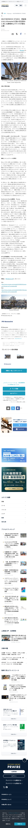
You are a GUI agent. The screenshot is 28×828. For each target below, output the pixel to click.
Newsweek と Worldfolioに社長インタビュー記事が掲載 (12, 590)
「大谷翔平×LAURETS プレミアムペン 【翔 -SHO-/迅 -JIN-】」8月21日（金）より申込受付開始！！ (17, 697)
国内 (17, 5)
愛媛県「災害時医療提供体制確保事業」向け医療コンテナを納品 (11, 571)
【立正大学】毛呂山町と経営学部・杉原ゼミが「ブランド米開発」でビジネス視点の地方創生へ (11, 599)
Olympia (22, 50)
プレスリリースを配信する (13, 780)
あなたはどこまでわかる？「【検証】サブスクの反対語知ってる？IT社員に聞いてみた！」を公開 (17, 687)
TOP (5, 13)
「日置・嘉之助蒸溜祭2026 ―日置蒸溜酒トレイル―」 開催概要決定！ (12, 563)
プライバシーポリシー (14, 813)
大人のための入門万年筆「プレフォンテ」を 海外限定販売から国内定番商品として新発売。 (12, 544)
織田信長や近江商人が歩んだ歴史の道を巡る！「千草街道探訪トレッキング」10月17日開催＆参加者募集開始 (12, 610)
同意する (20, 823)
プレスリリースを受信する (13, 783)
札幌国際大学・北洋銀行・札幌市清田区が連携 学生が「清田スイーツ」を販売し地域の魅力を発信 (11, 554)
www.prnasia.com (18, 338)
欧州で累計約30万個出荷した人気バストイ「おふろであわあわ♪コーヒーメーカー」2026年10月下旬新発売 (12, 620)
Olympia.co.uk (9, 278)
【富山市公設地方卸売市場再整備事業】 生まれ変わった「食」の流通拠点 (12, 535)
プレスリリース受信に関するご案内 (18, 401)
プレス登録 (14, 388)
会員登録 (14, 771)
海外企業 (4, 521)
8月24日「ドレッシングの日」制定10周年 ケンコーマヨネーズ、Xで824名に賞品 (13, 663)
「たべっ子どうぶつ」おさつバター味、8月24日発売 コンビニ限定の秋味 (13, 658)
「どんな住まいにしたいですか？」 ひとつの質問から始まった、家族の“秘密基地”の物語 (18, 677)
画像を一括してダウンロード (14, 370)
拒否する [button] (8, 824)
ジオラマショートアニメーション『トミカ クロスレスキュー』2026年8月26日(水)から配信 (12, 581)
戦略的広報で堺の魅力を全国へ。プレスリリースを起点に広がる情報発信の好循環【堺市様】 (18, 638)
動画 (3, 517)
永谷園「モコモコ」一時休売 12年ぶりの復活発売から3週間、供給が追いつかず (13, 653)
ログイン (14, 393)
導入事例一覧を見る (15, 642)
